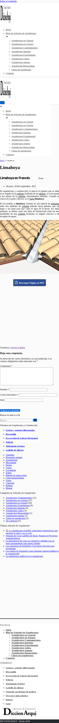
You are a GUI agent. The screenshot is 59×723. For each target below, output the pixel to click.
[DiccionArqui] (8, 23)
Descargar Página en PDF (31, 283)
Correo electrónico (9, 395)
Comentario (6, 366)
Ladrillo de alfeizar (15, 450)
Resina (9, 465)
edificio (42, 193)
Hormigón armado (14, 457)
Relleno (9, 485)
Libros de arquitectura (21, 70)
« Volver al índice (17, 347)
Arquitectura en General (22, 40)
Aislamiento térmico (15, 446)
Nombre (4, 389)
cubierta (20, 193)
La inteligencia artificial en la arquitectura (24, 556)
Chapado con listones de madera (21, 692)
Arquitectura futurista (21, 51)
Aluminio (10, 455)
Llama (8, 467)
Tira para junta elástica (17, 696)
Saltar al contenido (8, 1)
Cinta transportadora (15, 478)
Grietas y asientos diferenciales (20, 430)
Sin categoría (11, 521)
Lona (8, 704)
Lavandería (11, 470)
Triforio (9, 442)
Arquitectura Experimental (23, 55)
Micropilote (11, 462)
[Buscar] (35, 420)
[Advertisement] (29, 315)
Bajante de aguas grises (16, 475)
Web (2, 400)
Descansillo (11, 434)
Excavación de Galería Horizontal (22, 438)
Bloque (9, 488)
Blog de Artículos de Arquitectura (22, 632)
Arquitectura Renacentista (23, 66)
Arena (8, 480)
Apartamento (11, 460)
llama (32, 199)
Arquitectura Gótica (20, 59)
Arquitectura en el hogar (22, 44)
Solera (8, 473)
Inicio (8, 29)
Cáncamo (10, 483)
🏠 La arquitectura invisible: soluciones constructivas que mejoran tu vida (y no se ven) (32, 531)
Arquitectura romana (20, 62)
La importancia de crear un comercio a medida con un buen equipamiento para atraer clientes (30, 542)
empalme (55, 203)
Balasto (9, 700)
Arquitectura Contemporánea (24, 48)
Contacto (10, 73)
